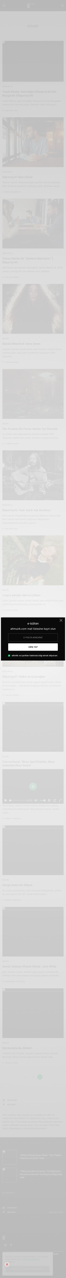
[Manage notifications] (7, 1264)
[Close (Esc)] (61, 621)
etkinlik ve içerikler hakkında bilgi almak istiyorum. (35, 656)
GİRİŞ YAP (33, 647)
